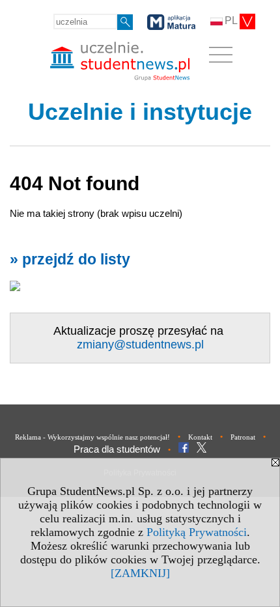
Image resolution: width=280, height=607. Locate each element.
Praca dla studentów (117, 449)
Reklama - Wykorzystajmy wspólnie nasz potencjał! (92, 437)
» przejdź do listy (70, 259)
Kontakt (200, 437)
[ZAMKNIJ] (140, 573)
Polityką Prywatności (197, 532)
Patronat (243, 437)
